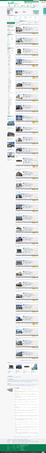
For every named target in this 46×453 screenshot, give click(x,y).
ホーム (8, 445)
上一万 (27, 384)
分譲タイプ (9, 63)
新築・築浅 (14, 445)
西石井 (27, 171)
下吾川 (15, 440)
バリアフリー (9, 62)
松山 (35, 384)
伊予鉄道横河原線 (26, 28)
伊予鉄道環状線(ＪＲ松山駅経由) (27, 160)
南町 (30, 381)
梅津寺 (14, 381)
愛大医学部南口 (16, 19)
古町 (14, 385)
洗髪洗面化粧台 (10, 88)
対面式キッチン (10, 84)
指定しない (9, 50)
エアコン (9, 90)
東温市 (16, 439)
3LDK (12, 39)
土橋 (18, 384)
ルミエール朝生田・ (18, 192)
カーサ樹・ (17, 114)
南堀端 (17, 384)
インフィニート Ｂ (18, 146)
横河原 (20, 19)
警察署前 (24, 384)
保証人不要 (9, 60)
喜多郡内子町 (26, 439)
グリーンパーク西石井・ (19, 181)
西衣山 (19, 381)
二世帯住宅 (9, 65)
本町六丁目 (30, 385)
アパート (9, 28)
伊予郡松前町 (18, 439)
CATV (9, 96)
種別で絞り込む (10, 24)
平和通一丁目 (31, 384)
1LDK (12, 37)
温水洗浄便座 (9, 87)
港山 (15, 381)
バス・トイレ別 (10, 85)
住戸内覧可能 (9, 104)
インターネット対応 (10, 97)
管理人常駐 (9, 64)
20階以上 (9, 108)
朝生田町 (27, 204)
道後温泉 (27, 381)
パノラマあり (9, 53)
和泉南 (27, 70)
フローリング (9, 73)
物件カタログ (8, 449)
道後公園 (29, 381)
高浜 (12, 381)
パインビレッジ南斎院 (10, 148)
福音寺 (28, 342)
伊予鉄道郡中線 (25, 60)
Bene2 (17, 156)
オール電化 (9, 77)
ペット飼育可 (9, 55)
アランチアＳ (17, 327)
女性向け (9, 71)
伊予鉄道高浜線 (29, 441)
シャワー (9, 89)
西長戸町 (24, 440)
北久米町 (26, 440)
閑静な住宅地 (9, 58)
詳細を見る (34, 33)
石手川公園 (29, 28)
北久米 (32, 385)
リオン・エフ (17, 280)
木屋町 (28, 385)
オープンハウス (10, 67)
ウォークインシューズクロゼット (11, 93)
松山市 (28, 40)
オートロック (9, 98)
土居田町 (22, 440)
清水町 (8, 385)
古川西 (17, 440)
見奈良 (10, 19)
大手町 (25, 384)
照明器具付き (9, 78)
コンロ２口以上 (10, 82)
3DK (8, 39)
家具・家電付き (10, 80)
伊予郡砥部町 (21, 439)
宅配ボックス (9, 99)
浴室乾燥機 (9, 86)
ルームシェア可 (10, 69)
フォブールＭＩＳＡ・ (18, 69)
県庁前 (31, 250)
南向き (9, 109)
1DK (8, 37)
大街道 (31, 160)
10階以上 (9, 107)
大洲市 (24, 439)
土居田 (22, 385)
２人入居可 (9, 61)
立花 (27, 304)
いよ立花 (29, 71)
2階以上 (9, 106)
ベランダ (9, 75)
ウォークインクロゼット (10, 92)
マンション (11, 28)
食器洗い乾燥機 (10, 83)
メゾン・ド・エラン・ (18, 36)
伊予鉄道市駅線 (36, 441)
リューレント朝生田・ (18, 25)
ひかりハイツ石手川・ (18, 58)
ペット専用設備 (10, 56)
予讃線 (20, 441)
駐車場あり (9, 105)
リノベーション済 (10, 59)
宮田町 (11, 385)
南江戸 (29, 440)
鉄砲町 (28, 384)
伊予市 (14, 439)
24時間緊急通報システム (10, 100)
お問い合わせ (18, 445)
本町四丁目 (22, 381)
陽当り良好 (9, 57)
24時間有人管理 (10, 102)
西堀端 (22, 384)
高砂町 (16, 385)
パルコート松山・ (18, 203)
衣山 (20, 381)
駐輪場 (9, 79)
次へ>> (36, 360)
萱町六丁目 (24, 385)
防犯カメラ (9, 101)
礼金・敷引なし (9, 32)
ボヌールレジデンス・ (18, 350)
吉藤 (12, 440)
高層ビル (9, 111)
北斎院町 (19, 440)
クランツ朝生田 (18, 246)
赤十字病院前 (33, 384)
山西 (17, 381)
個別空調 (9, 113)
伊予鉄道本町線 (33, 441)
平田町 (28, 440)
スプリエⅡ (17, 47)
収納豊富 (9, 94)
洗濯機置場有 (9, 81)
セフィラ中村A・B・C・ (19, 291)
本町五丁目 (25, 381)
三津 (16, 381)
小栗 (27, 82)
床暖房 (9, 91)
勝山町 (31, 295)
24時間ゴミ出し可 (10, 103)
